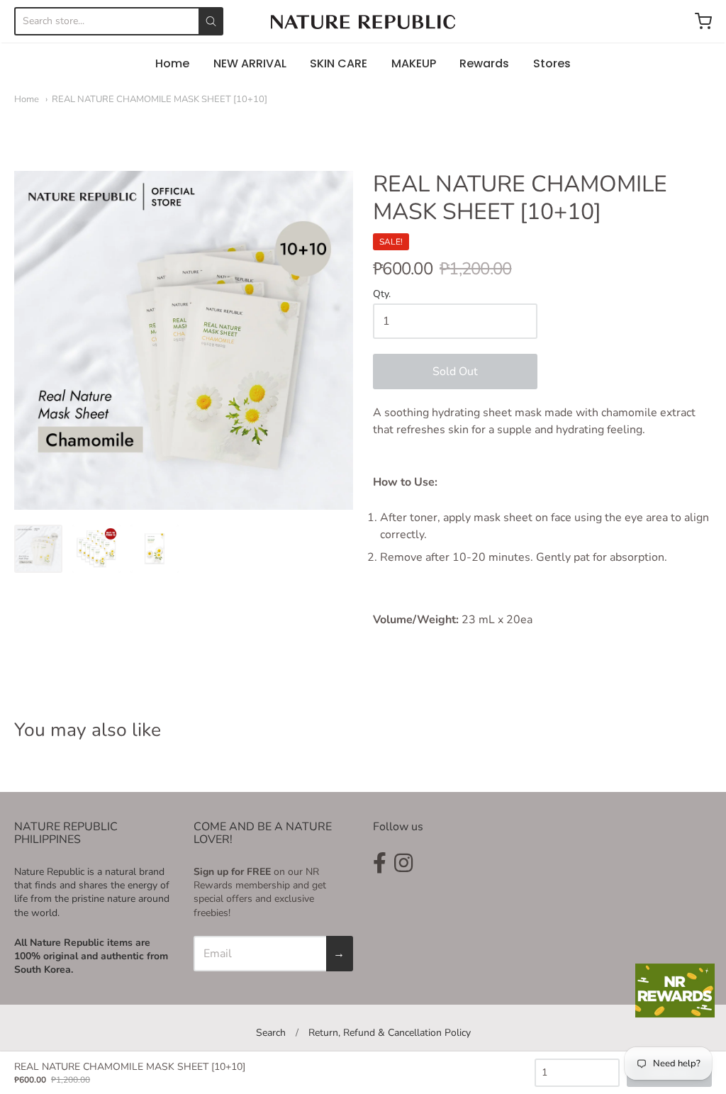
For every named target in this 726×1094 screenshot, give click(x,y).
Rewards (484, 63)
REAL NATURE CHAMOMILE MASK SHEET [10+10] (159, 99)
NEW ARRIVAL (249, 63)
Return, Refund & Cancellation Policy (389, 1032)
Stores (552, 63)
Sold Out (455, 371)
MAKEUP (413, 63)
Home (172, 63)
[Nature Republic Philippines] (363, 22)
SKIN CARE (338, 63)
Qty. (382, 295)
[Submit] (211, 21)
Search (271, 1032)
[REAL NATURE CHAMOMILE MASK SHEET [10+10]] (38, 549)
